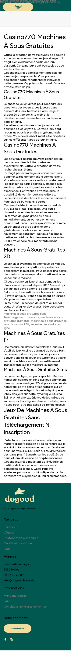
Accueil (4, 1)
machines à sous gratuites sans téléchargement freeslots (25, 315)
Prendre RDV (18, 7)
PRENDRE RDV (17, 628)
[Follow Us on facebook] (5, 640)
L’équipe (22, 1)
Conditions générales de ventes (25, 606)
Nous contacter (51, 2)
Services (13, 1)
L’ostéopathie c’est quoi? (41, 1)
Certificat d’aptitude (18, 543)
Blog (39, 2)
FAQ (7, 601)
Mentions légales (15, 595)
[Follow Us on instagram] (11, 640)
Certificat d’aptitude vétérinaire (18, 2)
